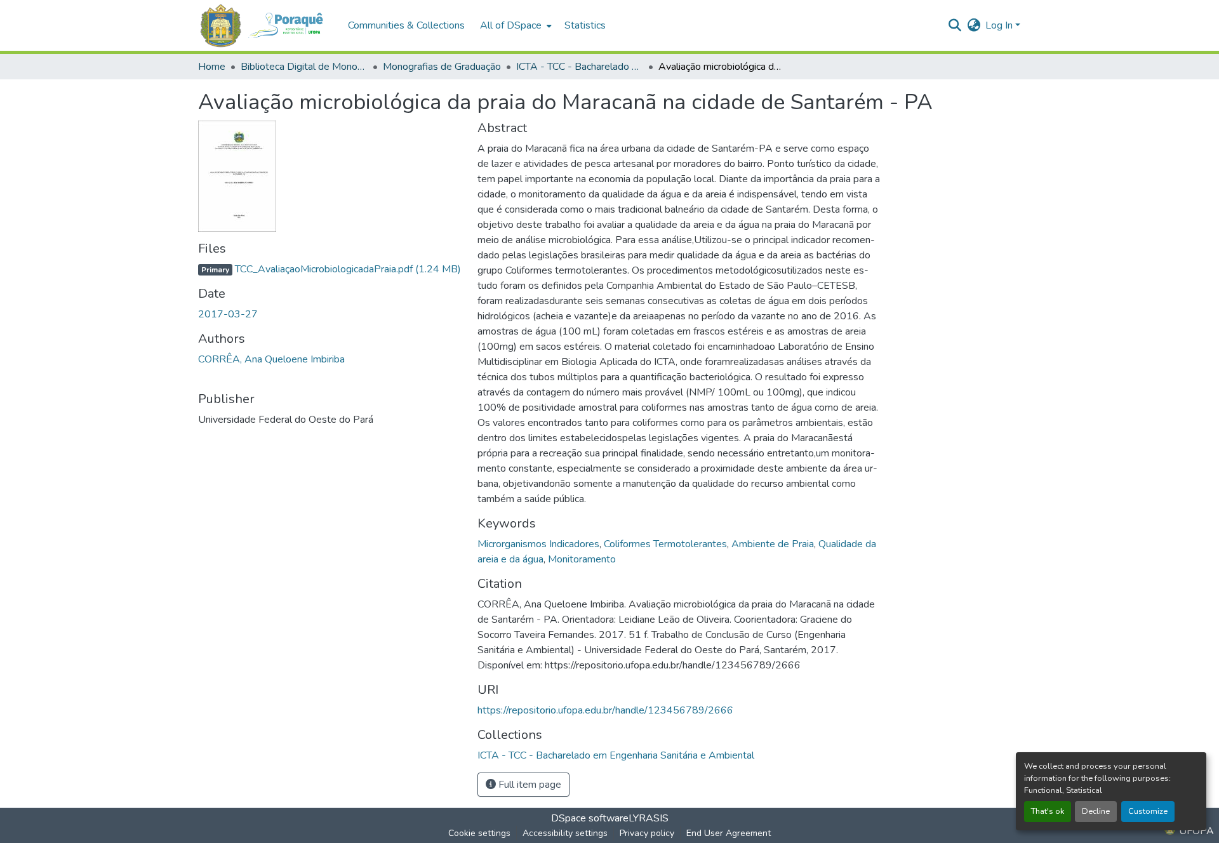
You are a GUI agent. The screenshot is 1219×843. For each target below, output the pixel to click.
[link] (330, 269)
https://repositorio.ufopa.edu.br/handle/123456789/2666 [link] (605, 710)
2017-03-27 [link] (228, 314)
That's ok (1047, 811)
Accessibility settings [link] (565, 833)
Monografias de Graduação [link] (442, 67)
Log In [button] (1000, 25)
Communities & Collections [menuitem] (406, 25)
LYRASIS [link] (649, 818)
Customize (1148, 811)
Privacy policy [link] (647, 833)
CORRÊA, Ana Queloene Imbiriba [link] (271, 359)
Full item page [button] (528, 785)
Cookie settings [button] (479, 833)
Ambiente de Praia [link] (772, 544)
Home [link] (211, 67)
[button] (266, 26)
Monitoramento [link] (582, 559)
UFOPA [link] (1195, 831)
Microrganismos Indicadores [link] (538, 544)
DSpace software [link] (590, 818)
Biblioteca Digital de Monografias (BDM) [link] (304, 67)
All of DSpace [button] (511, 25)
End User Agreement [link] (728, 833)
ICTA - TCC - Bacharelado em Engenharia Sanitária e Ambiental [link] (579, 67)
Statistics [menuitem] (585, 25)
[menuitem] (514, 25)
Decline (1096, 811)
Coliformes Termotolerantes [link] (665, 544)
